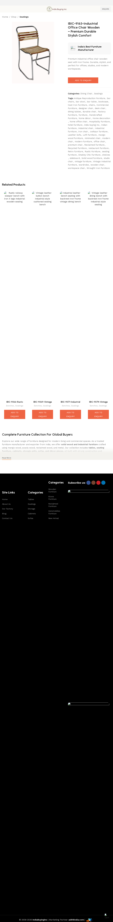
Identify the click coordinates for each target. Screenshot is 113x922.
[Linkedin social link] (103, 483)
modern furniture (83, 141)
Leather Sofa (74, 135)
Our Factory (7, 509)
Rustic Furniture (92, 151)
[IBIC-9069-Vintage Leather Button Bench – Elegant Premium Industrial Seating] (42, 295)
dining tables (74, 111)
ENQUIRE (105, 9)
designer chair (86, 108)
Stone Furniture (52, 497)
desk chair (100, 108)
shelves (106, 155)
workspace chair (76, 168)
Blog (4, 513)
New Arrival (53, 518)
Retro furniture (75, 151)
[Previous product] (102, 17)
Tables (31, 499)
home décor (85, 118)
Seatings (24, 17)
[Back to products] (106, 17)
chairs (92, 105)
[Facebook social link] (88, 483)
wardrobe (84, 165)
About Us (6, 504)
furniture (83, 115)
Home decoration (101, 118)
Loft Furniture (90, 135)
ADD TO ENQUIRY (83, 80)
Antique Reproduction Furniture (89, 98)
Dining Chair (86, 93)
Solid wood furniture (92, 158)
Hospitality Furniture (99, 121)
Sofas (30, 518)
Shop (13, 17)
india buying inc (91, 125)
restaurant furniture (98, 148)
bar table (92, 101)
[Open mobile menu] (3, 9)
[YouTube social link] (98, 483)
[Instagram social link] (93, 483)
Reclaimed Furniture (94, 145)
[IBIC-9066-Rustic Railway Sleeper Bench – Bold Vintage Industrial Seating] (14, 295)
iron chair (83, 131)
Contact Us (7, 518)
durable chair (89, 111)
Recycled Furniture (77, 148)
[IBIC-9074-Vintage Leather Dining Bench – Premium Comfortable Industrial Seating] (98, 295)
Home (5, 17)
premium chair (75, 145)
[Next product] (109, 17)
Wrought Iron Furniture (98, 168)
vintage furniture (83, 161)
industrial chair (85, 128)
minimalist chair (92, 138)
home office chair (78, 121)
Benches (10, 406)
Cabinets (32, 513)
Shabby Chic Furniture (89, 155)
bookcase (103, 101)
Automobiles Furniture (54, 512)
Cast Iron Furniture (77, 105)
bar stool (80, 101)
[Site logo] (56, 9)
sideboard (75, 158)
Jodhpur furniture (98, 131)
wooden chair (97, 165)
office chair (99, 141)
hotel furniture (75, 125)
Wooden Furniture (52, 490)
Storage (31, 509)
